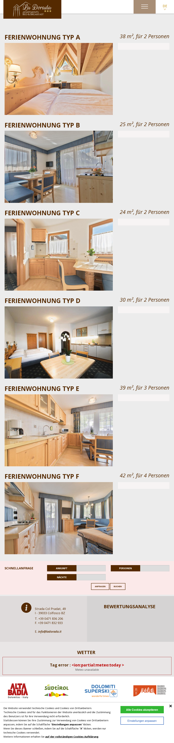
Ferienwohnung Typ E (42, 388)
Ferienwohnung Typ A (42, 37)
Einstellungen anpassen (142, 721)
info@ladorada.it (50, 631)
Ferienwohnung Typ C (42, 212)
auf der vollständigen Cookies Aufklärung (71, 736)
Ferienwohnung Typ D (42, 300)
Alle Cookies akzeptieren (142, 710)
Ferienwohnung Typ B (42, 125)
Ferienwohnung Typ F (42, 476)
